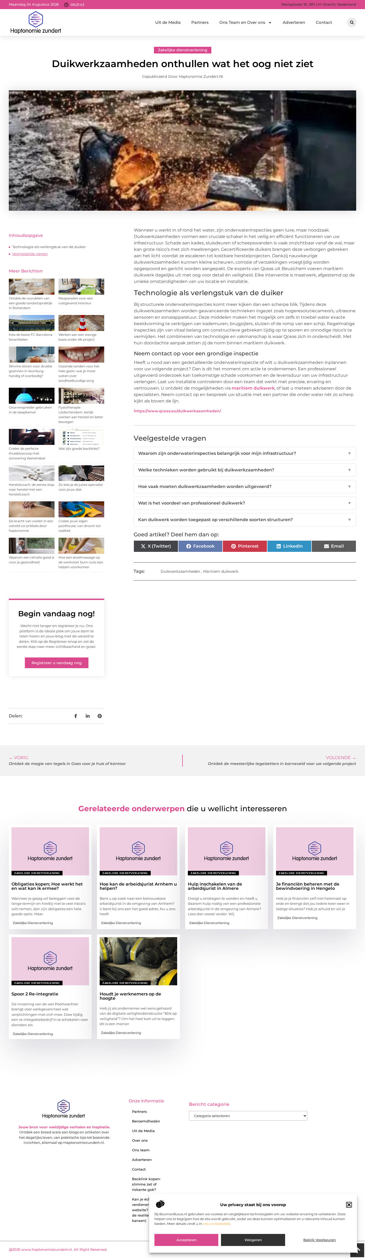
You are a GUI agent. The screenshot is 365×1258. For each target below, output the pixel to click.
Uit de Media (168, 22)
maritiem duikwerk (253, 388)
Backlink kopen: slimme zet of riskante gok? (146, 1184)
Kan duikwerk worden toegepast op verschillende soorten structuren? (245, 519)
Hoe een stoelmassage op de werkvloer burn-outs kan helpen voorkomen (81, 562)
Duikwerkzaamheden (180, 571)
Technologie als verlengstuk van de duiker (49, 247)
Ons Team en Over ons (242, 22)
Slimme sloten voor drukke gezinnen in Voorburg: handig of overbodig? (30, 371)
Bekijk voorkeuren (319, 1240)
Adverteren (294, 22)
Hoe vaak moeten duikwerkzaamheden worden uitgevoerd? (245, 486)
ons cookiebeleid (216, 1224)
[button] (349, 1204)
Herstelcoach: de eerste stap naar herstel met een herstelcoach (31, 489)
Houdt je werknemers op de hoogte (130, 996)
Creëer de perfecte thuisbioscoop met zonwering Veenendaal (27, 453)
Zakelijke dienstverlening (182, 50)
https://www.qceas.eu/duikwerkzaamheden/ (177, 411)
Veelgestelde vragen (30, 254)
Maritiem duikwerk (220, 571)
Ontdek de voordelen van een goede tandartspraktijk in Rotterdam (30, 303)
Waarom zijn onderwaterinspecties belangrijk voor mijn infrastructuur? (245, 453)
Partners (200, 22)
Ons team (141, 1150)
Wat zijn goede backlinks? (79, 449)
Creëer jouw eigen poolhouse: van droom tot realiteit (80, 526)
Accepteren (186, 1240)
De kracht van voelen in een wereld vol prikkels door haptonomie (31, 526)
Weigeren (253, 1240)
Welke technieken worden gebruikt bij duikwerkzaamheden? (245, 469)
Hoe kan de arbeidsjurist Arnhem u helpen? (138, 886)
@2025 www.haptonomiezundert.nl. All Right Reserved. (58, 1249)
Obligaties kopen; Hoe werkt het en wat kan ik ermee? (47, 886)
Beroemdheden (146, 1121)
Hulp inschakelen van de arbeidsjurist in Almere (215, 886)
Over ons (140, 1140)
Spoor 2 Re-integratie (34, 994)
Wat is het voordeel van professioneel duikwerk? (245, 503)
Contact (324, 22)
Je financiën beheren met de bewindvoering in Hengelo (307, 886)
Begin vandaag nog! (56, 613)
